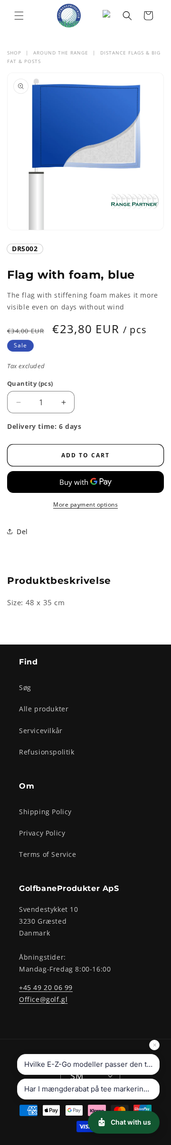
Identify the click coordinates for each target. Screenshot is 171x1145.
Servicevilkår (41, 730)
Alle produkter (43, 708)
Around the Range (60, 52)
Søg (25, 687)
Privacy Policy (42, 832)
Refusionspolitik (47, 751)
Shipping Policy (45, 811)
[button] (19, 15)
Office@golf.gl (43, 999)
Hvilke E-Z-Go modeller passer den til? (89, 1064)
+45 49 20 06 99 (46, 987)
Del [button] (22, 531)
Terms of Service (47, 854)
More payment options (85, 504)
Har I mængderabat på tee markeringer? (91, 1088)
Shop (14, 52)
